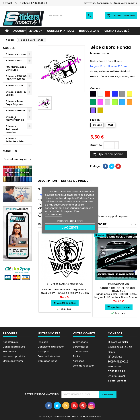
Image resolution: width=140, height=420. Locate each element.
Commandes (81, 351)
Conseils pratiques (14, 346)
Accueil (18, 31)
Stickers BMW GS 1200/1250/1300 (16, 77)
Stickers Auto (14, 60)
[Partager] (105, 166)
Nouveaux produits (14, 356)
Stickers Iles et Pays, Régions (15, 102)
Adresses (78, 361)
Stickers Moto (14, 85)
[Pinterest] (118, 166)
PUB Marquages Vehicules (16, 68)
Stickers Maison (16, 54)
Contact (7, 3)
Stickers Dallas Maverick (64, 283)
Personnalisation (70, 221)
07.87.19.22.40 (39, 3)
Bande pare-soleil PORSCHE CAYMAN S (119, 289)
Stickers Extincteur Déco (15, 140)
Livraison (35, 31)
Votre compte (84, 333)
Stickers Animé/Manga (15, 118)
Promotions (9, 351)
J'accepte (70, 227)
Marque (95, 53)
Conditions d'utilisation (51, 346)
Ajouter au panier (108, 154)
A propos (43, 351)
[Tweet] (111, 166)
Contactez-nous (47, 361)
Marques (10, 151)
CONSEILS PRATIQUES (61, 31)
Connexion (102, 3)
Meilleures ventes (13, 361)
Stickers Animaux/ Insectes (12, 129)
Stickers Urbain (15, 110)
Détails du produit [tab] (76, 181)
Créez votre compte (125, 3)
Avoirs (76, 356)
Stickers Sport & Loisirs (16, 93)
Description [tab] (47, 181)
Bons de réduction (83, 365)
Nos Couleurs (89, 31)
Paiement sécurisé (116, 31)
